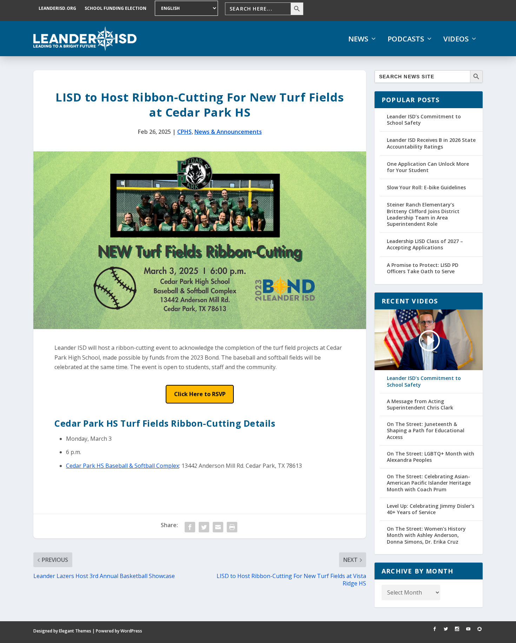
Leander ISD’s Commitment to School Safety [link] (424, 119)
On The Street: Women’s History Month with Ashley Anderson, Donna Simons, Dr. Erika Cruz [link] (426, 535)
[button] (200, 394)
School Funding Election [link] (115, 8)
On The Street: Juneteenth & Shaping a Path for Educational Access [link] (425, 430)
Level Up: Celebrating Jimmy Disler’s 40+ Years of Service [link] (430, 509)
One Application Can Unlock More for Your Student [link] (428, 166)
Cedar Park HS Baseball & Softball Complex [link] (122, 466)
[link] (85, 38)
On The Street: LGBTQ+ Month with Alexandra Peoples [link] (430, 457)
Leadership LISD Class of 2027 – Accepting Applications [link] (425, 244)
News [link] (358, 39)
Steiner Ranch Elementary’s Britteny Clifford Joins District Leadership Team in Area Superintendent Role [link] (423, 214)
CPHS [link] (184, 132)
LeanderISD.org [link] (57, 8)
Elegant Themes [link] (75, 631)
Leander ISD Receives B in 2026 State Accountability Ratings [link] (431, 143)
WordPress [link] (131, 631)
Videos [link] (456, 39)
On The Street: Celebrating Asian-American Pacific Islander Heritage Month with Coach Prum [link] (429, 482)
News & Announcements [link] (228, 132)
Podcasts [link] (406, 39)
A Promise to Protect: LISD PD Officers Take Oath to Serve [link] (422, 268)
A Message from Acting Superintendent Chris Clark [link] (420, 404)
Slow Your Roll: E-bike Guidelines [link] (426, 187)
